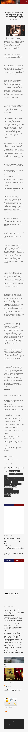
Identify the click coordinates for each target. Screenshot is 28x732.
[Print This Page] (19, 468)
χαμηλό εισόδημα (8, 495)
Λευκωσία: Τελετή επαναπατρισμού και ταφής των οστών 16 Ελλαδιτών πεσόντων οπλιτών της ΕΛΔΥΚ (14, 629)
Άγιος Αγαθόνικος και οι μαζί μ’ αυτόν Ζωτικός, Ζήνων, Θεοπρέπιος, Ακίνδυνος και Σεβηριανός (13, 553)
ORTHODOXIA (19, 560)
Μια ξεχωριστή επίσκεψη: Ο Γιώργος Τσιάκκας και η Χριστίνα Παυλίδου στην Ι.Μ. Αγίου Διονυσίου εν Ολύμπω (14, 614)
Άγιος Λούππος (7, 545)
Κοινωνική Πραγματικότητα (9, 486)
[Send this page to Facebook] (5, 468)
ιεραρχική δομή (15, 481)
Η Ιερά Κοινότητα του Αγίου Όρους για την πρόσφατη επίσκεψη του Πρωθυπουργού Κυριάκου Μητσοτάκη (13, 644)
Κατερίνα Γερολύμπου (8, 484)
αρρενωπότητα (16, 471)
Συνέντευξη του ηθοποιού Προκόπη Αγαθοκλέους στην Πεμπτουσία (12, 624)
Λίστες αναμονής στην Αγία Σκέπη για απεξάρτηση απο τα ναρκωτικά (12, 609)
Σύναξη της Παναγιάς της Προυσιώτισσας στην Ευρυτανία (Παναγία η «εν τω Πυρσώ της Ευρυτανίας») (14, 548)
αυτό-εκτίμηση (11, 473)
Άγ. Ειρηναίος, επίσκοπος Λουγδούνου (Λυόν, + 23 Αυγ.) (12, 539)
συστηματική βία (16, 493)
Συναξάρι (8, 686)
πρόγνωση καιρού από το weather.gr (10, 706)
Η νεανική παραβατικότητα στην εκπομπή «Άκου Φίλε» (13, 648)
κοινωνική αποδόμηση (17, 484)
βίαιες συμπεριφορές (18, 473)
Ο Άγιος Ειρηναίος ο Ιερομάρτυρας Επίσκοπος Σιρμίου (14, 542)
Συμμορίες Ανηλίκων (8, 493)
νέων (16, 486)
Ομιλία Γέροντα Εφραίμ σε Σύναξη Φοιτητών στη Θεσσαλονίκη (13, 621)
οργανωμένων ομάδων (9, 488)
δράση (6, 475)
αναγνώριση (11, 471)
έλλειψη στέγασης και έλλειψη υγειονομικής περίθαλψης (12, 479)
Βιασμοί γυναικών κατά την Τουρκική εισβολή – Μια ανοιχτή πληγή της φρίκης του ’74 (13, 652)
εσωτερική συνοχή (8, 481)
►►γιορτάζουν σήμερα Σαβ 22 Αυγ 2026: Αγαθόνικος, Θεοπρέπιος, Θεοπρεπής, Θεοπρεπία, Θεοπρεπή (13, 690)
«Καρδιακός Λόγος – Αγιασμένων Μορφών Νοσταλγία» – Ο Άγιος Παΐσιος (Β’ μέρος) (13, 618)
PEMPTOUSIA (9, 560)
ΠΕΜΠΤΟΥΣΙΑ (9, 505)
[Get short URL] (14, 468)
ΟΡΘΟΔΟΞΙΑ (18, 505)
